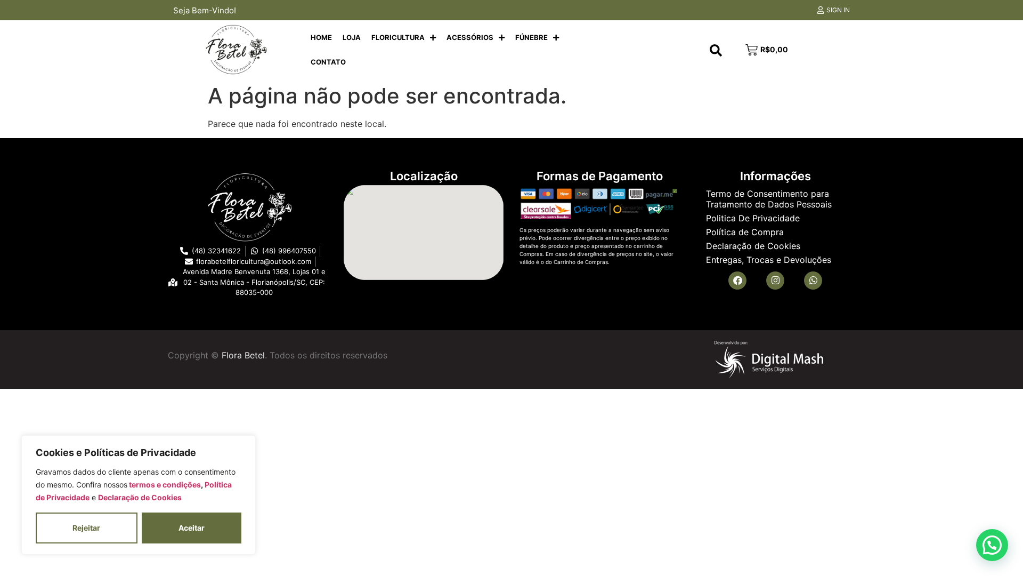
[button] (992, 545)
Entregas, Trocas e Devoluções (768, 259)
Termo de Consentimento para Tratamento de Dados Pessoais (769, 199)
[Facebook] (737, 280)
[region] (138, 495)
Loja (352, 37)
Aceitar (191, 527)
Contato (328, 62)
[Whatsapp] (813, 280)
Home (321, 37)
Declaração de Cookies (140, 497)
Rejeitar (86, 527)
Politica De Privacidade (753, 218)
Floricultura (398, 37)
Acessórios (469, 37)
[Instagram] (775, 280)
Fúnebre (531, 37)
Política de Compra (745, 232)
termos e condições (164, 484)
